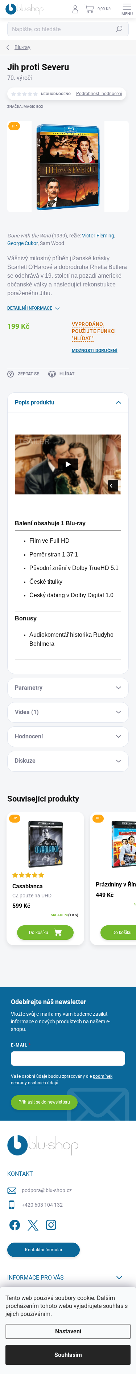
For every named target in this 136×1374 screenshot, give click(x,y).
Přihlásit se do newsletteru (44, 1102)
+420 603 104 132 (42, 1205)
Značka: (25, 107)
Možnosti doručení (95, 350)
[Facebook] (13, 1224)
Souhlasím (68, 1354)
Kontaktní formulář (43, 1249)
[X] (31, 1224)
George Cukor (22, 243)
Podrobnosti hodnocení (99, 93)
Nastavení (68, 1331)
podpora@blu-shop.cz (47, 1190)
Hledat (119, 29)
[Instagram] (50, 1224)
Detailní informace (29, 308)
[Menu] (127, 9)
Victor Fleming (98, 235)
